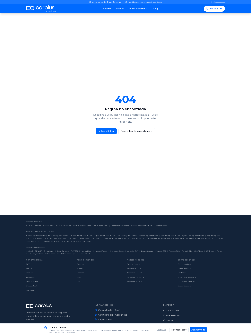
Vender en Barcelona (135, 277)
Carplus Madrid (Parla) (109, 310)
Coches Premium (63, 226)
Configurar (161, 330)
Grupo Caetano (184, 286)
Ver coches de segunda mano (136, 131)
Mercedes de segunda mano (65, 238)
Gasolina (80, 273)
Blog (155, 8)
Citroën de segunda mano (81, 235)
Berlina (29, 268)
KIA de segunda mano (42, 238)
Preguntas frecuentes (187, 277)
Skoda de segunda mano (205, 238)
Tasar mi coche (133, 264)
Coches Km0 (48, 226)
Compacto (30, 277)
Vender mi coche (134, 268)
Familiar (29, 273)
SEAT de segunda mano (182, 238)
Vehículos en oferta (101, 226)
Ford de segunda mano (170, 235)
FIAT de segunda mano (148, 235)
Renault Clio (187, 251)
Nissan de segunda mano (89, 238)
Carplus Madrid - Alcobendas (112, 315)
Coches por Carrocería (120, 226)
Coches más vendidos (82, 226)
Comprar (106, 8)
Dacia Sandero (63, 251)
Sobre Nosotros (137, 8)
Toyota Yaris (38, 254)
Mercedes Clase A (117, 251)
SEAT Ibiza (198, 251)
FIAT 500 (74, 251)
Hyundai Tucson (101, 251)
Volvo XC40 (85, 254)
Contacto (182, 273)
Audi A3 (29, 251)
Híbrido (80, 268)
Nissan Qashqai (146, 251)
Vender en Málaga (134, 281)
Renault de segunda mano (159, 238)
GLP (78, 281)
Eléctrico (80, 264)
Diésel (79, 277)
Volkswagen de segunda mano (56, 241)
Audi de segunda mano (35, 235)
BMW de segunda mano (58, 235)
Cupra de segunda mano (104, 235)
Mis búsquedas (219, 2)
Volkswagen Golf (52, 254)
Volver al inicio (106, 131)
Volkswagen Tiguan (69, 254)
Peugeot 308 (174, 251)
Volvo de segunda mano (81, 241)
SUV (28, 264)
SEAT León (210, 251)
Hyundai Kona (87, 251)
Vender (120, 8)
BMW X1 (38, 251)
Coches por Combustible (141, 226)
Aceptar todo (198, 329)
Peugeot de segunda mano (135, 238)
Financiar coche (160, 226)
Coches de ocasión (33, 226)
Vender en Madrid (134, 273)
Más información (68, 332)
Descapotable (31, 286)
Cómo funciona (184, 264)
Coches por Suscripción (187, 281)
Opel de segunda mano (111, 238)
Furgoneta (30, 290)
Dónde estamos (184, 268)
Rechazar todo (179, 329)
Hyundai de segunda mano (193, 235)
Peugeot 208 (160, 251)
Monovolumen (32, 281)
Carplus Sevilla (105, 319)
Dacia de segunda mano (127, 235)
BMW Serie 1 (49, 251)
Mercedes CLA (132, 251)
